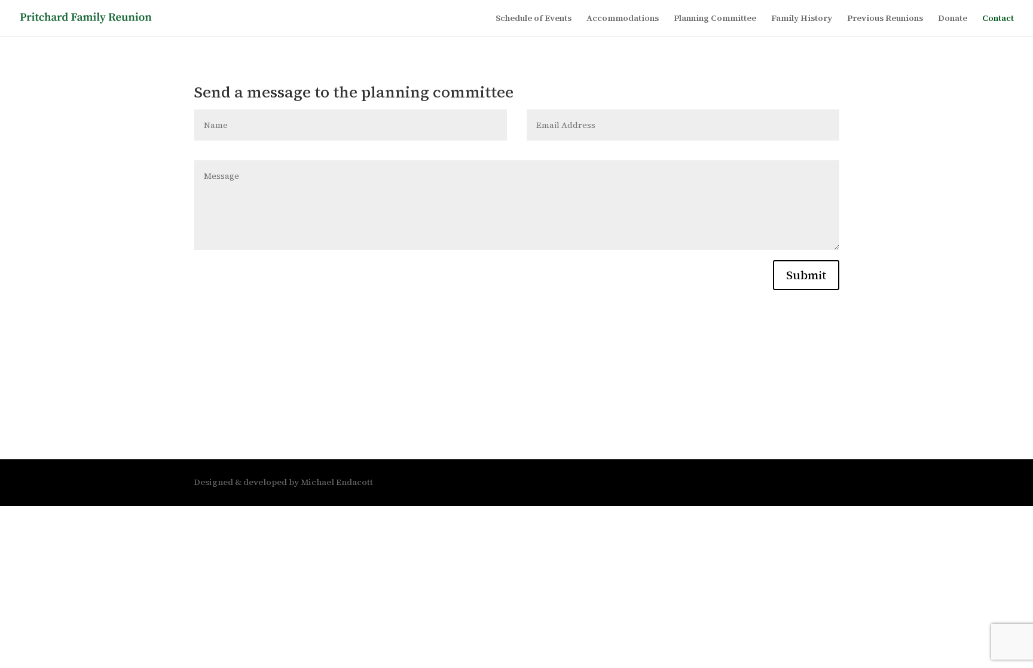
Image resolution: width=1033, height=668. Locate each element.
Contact (998, 19)
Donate (952, 19)
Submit (806, 275)
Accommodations (622, 19)
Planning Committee (715, 19)
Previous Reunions (885, 19)
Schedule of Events (533, 19)
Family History (801, 19)
